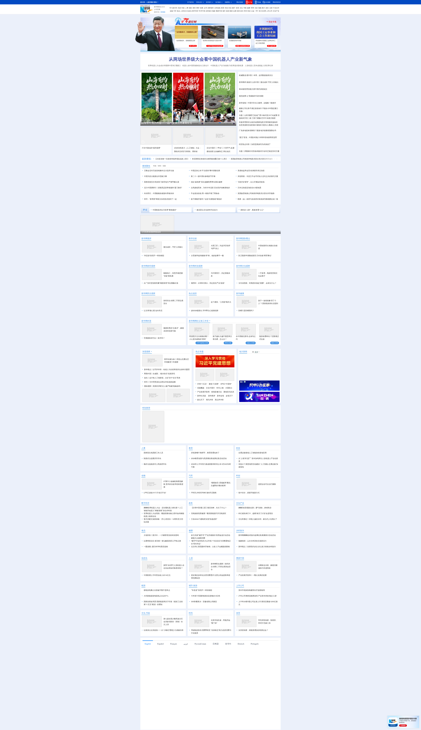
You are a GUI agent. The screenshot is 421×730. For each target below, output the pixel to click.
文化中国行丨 (212, 148)
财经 (194, 8)
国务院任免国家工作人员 (153, 465)
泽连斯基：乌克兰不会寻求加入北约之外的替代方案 (258, 176)
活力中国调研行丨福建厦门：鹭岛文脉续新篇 (165, 123)
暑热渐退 (210, 151)
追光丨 (146, 390)
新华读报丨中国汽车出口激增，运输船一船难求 (257, 103)
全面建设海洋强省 (235, 40)
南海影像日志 (216, 404)
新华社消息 (201, 408)
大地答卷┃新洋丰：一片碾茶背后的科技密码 (161, 560)
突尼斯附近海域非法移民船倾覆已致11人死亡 (180, 159)
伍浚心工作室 (251, 343)
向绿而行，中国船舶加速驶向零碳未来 (159, 193)
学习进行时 (173, 8)
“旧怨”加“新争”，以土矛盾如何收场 (251, 182)
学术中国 (202, 11)
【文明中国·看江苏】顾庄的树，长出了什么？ (209, 533)
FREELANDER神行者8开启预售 (204, 518)
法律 (270, 8)
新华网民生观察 (148, 293)
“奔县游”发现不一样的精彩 (154, 255)
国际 (190, 8)
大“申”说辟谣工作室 (202, 343)
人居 (191, 583)
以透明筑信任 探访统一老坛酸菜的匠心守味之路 (162, 566)
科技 (226, 8)
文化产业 (276, 11)
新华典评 (211, 408)
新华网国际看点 (243, 238)
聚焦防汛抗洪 (229, 404)
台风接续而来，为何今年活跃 (202, 187)
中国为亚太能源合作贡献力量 (155, 176)
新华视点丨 (148, 382)
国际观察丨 (148, 399)
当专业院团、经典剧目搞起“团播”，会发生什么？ (257, 283)
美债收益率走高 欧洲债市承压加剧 (251, 170)
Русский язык (200, 669)
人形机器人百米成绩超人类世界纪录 (259, 65)
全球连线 (217, 8)
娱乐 (241, 11)
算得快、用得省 (191, 151)
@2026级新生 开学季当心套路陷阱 (204, 310)
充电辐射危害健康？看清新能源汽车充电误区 (208, 538)
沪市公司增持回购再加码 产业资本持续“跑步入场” (257, 621)
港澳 (201, 8)
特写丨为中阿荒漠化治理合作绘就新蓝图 (160, 394)
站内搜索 (267, 2)
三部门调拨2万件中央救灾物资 (264, 118)
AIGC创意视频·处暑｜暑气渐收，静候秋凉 (254, 533)
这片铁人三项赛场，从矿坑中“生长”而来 (164, 390)
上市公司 (269, 11)
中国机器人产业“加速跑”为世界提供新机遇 (226, 65)
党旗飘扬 (200, 400)
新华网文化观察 (243, 266)
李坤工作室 (228, 343)
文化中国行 (210, 400)
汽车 (175, 11)
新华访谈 (193, 238)
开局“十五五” (202, 396)
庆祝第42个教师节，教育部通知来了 (205, 465)
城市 (224, 11)
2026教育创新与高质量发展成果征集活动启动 (209, 471)
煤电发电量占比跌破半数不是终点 (157, 615)
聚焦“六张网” (214, 396)
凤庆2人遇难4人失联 (270, 125)
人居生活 (184, 11)
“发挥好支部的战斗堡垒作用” (212, 40)
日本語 (216, 669)
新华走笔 (220, 408)
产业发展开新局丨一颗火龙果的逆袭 (252, 600)
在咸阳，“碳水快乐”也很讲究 (164, 386)
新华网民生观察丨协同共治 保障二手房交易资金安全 (221, 592)
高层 (179, 8)
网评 (197, 8)
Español (160, 669)
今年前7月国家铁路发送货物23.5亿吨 (205, 621)
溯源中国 (219, 11)
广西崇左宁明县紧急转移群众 (259, 232)
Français (173, 669)
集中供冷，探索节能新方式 (249, 518)
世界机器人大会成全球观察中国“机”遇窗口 (164, 65)
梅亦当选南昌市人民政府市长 (155, 477)
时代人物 (220, 400)
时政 (183, 8)
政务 (267, 8)
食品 (178, 11)
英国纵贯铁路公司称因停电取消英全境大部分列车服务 (223, 159)
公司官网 (157, 9)
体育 (237, 8)
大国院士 (228, 400)
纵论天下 (200, 412)
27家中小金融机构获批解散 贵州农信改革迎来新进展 (173, 509)
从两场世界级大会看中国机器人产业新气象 (210, 59)
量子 (233, 8)
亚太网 (263, 11)
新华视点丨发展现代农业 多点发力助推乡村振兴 (257, 572)
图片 (263, 8)
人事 (186, 8)
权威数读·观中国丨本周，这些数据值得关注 (256, 75)
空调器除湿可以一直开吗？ (154, 338)
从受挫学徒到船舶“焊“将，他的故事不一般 (207, 255)
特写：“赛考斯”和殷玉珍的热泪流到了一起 (160, 199)
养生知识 (226, 151)
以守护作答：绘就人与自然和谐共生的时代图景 (171, 382)
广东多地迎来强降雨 (247, 130)
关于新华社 (190, 2)
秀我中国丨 (148, 386)
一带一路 (258, 11)
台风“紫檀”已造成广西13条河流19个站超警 (260, 115)
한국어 (228, 669)
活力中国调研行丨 (151, 187)
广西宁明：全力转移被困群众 (188, 232)
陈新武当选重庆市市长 (152, 471)
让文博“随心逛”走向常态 (153, 310)
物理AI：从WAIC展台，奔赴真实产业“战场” (208, 283)
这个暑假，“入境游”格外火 (221, 302)
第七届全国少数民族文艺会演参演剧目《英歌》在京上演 (173, 646)
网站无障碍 (239, 2)
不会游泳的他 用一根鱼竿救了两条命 (205, 193)
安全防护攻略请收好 (222, 187)
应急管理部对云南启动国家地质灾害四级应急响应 (258, 122)
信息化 (189, 11)
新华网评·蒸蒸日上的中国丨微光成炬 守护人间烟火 (258, 82)
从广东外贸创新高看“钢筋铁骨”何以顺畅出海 (161, 283)
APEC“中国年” (226, 396)
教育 (222, 8)
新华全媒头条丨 (170, 372)
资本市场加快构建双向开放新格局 (251, 615)
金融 (171, 11)
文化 (241, 8)
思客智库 (211, 8)
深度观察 (146, 364)
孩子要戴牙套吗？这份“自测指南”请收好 (206, 199)
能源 (231, 11)
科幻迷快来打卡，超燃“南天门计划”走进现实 (255, 538)
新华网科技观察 (196, 266)
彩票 (238, 11)
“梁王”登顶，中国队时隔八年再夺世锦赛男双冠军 (258, 137)
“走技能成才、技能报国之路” (185, 40)
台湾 (205, 8)
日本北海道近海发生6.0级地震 (259, 159)
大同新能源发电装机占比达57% (156, 621)
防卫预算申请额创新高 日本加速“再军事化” (255, 255)
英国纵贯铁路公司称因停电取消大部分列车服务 (256, 193)
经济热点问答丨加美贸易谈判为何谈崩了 (255, 144)
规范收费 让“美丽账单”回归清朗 (251, 96)
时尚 (245, 11)
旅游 (227, 11)
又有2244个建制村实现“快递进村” (204, 544)
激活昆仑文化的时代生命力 (207, 210)
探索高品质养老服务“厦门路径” (170, 187)
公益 (252, 11)
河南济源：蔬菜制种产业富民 (152, 232)
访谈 (256, 8)
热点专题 (199, 364)
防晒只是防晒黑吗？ (246, 310)
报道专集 (273, 22)
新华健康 (240, 293)
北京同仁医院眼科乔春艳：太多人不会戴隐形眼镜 (210, 572)
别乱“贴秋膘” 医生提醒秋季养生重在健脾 (206, 182)
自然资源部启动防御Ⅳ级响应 (250, 125)
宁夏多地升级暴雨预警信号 (265, 130)
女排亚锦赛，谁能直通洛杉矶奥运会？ (253, 655)
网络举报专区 (277, 2)
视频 (259, 8)
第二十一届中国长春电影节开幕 (203, 176)
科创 (230, 8)
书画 (244, 8)
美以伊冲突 (219, 412)
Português (255, 669)
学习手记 (193, 46)
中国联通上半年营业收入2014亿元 (157, 600)
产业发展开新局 (203, 404)
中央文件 (276, 8)
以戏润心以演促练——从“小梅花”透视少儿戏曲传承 (163, 655)
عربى (186, 669)
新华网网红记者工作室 (199, 321)
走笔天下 (229, 408)
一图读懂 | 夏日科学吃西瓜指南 (156, 572)
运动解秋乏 (218, 151)
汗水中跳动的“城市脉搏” (151, 148)
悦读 (249, 11)
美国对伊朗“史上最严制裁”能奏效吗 (166, 399)
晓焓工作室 (274, 343)
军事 (252, 8)
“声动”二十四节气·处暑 (225, 148)
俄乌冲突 (209, 412)
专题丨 (241, 115)
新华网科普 (146, 321)
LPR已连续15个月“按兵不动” (155, 518)
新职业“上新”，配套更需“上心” (252, 210)
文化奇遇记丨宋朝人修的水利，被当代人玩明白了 (257, 544)
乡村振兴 (209, 11)
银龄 (213, 11)
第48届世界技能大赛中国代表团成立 (253, 89)
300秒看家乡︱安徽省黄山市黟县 (204, 627)
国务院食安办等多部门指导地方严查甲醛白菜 (161, 182)
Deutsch (241, 669)
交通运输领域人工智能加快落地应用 (252, 465)
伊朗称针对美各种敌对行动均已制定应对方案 (261, 151)
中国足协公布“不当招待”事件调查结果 (205, 170)
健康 (248, 8)
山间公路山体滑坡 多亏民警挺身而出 (226, 232)
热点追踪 (193, 293)
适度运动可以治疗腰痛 (267, 509)
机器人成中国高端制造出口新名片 (195, 65)
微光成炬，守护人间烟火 (173, 247)
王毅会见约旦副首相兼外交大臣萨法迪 (159, 170)
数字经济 (195, 11)
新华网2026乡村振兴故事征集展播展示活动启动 (257, 560)
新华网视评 (146, 238)
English (148, 669)
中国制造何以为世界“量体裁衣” (165, 210)
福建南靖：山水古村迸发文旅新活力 (252, 566)
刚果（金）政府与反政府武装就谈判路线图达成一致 (258, 199)
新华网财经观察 (148, 266)
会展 (234, 11)
